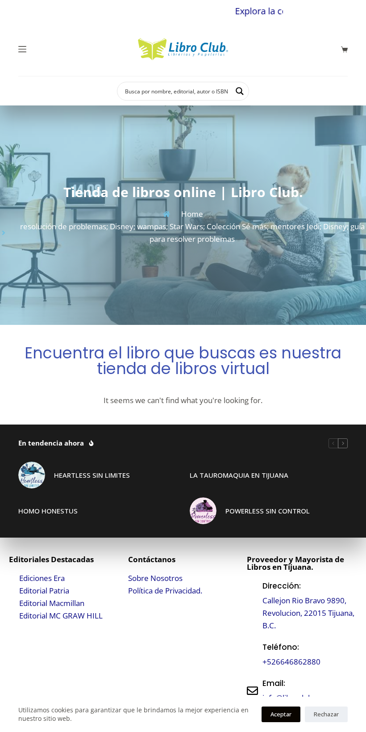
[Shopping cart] (344, 49)
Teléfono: (280, 647)
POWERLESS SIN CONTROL (267, 510)
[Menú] (22, 49)
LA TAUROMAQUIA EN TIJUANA (239, 475)
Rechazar (326, 714)
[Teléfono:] (252, 654)
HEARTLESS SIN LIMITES (92, 475)
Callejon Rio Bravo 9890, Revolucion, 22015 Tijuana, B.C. (308, 613)
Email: (273, 683)
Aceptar (280, 714)
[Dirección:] (252, 605)
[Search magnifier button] (239, 91)
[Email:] (252, 690)
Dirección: (281, 586)
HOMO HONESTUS (48, 510)
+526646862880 (291, 661)
